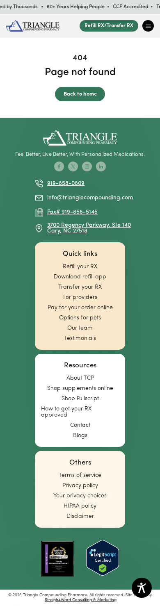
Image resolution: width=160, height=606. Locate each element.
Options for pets (80, 318)
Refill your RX (80, 267)
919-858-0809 (66, 183)
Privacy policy (80, 486)
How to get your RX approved (66, 412)
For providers (80, 297)
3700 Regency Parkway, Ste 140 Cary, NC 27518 (89, 228)
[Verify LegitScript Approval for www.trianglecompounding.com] (102, 558)
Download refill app (80, 277)
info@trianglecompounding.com (90, 198)
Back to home (80, 94)
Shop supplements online (80, 388)
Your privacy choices (80, 496)
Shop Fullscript (80, 399)
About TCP (80, 378)
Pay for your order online (80, 308)
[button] (148, 26)
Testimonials (80, 338)
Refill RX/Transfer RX (109, 25)
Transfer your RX (80, 287)
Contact (80, 425)
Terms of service (80, 475)
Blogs (80, 436)
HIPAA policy (80, 506)
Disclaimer (80, 516)
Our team (80, 328)
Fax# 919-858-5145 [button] (72, 212)
